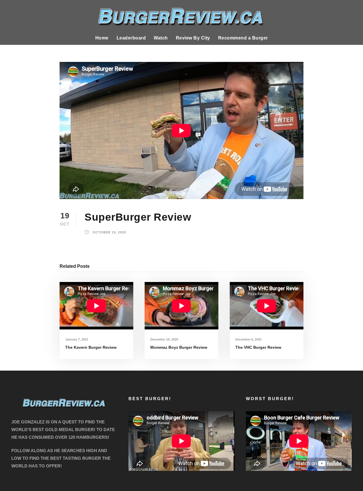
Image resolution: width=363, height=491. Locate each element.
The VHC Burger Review (258, 347)
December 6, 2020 (248, 339)
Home (102, 37)
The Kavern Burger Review (91, 347)
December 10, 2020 (164, 339)
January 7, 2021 (76, 339)
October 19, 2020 (109, 232)
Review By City (193, 37)
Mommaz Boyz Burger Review (178, 347)
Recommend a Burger (243, 37)
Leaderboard (131, 37)
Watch (161, 37)
